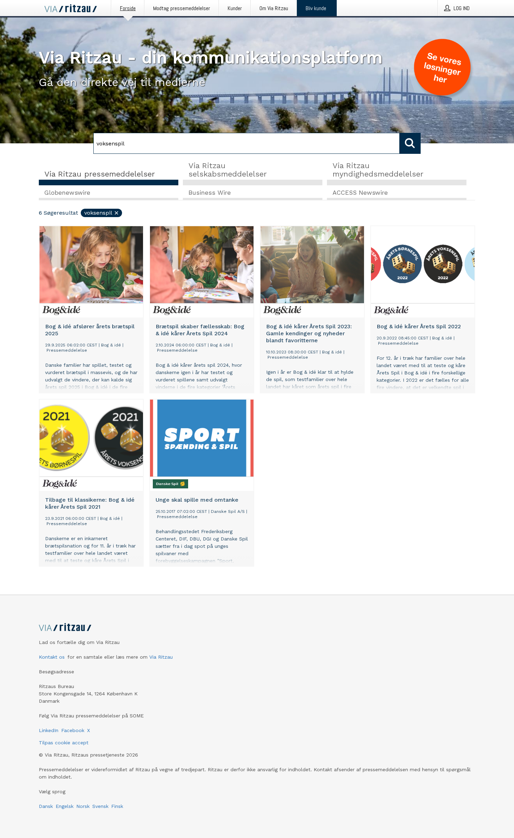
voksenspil (98, 212)
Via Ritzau (161, 657)
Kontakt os (52, 657)
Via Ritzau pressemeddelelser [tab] (99, 174)
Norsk (83, 806)
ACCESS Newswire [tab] (360, 192)
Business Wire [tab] (209, 192)
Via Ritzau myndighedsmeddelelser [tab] (378, 169)
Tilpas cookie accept (63, 742)
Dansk (46, 806)
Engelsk (64, 806)
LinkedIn (48, 730)
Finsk (117, 806)
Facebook (72, 730)
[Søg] (410, 143)
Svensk (100, 806)
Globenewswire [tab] (67, 192)
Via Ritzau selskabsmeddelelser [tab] (227, 169)
